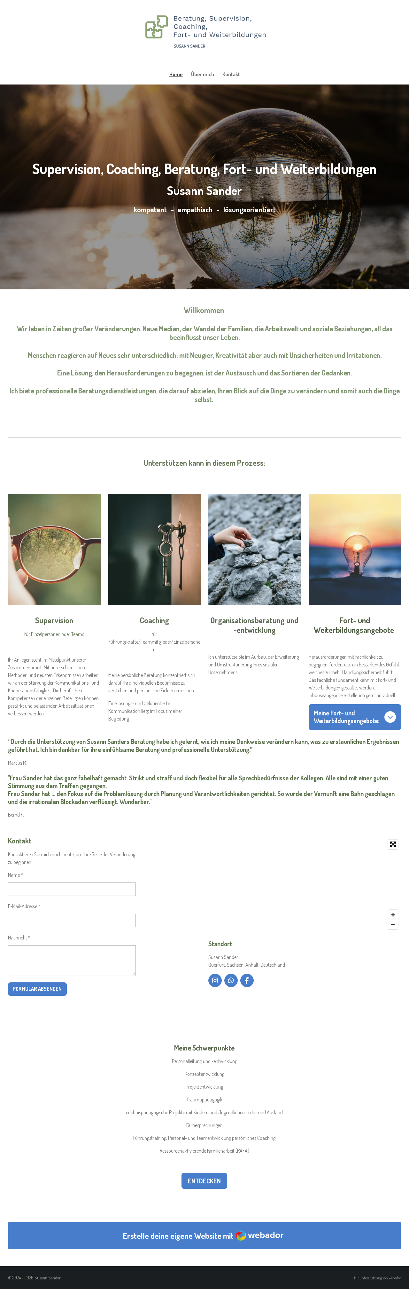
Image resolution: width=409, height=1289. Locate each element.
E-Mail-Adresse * (24, 906)
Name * (15, 875)
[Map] (304, 884)
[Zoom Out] (393, 924)
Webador (395, 1278)
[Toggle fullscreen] (393, 844)
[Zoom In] (393, 915)
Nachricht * (19, 937)
